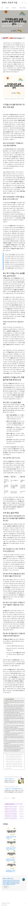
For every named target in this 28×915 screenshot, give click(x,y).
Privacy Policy (22, 7)
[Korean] (2, 38)
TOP (25, 904)
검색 (22, 3)
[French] (5, 38)
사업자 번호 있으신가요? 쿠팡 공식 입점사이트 (9, 779)
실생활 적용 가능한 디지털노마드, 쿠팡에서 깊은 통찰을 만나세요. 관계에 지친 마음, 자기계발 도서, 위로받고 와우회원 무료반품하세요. (13, 791)
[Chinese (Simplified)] (12, 38)
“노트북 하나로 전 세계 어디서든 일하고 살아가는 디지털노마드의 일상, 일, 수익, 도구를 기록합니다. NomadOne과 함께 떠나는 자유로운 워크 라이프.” (11, 882)
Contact (14, 7)
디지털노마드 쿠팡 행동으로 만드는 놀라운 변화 (13, 789)
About (7, 7)
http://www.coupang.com (10, 786)
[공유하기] (7, 798)
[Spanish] (10, 38)
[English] (4, 38)
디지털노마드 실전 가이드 (10, 803)
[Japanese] (9, 38)
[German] (7, 38)
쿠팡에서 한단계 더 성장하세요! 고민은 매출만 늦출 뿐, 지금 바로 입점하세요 (9, 781)
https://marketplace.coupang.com (12, 776)
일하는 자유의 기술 (9, 3)
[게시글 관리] (9, 798)
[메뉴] (25, 3)
